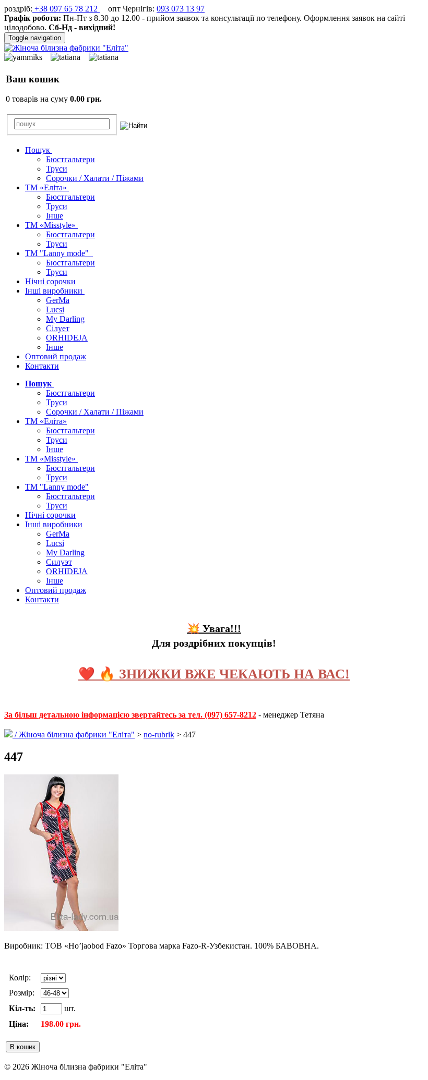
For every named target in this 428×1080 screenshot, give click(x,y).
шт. (69, 1008)
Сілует (57, 328)
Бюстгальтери (70, 159)
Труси (56, 168)
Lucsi (55, 309)
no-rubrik (159, 734)
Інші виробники (55, 290)
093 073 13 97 (181, 8)
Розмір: (21, 992)
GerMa (57, 300)
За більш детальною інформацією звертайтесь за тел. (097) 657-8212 (130, 714)
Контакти (42, 365)
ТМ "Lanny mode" (59, 253)
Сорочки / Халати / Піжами (95, 178)
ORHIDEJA (67, 337)
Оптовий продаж (55, 356)
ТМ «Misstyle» (51, 225)
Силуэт (59, 561)
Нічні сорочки (50, 281)
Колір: (20, 977)
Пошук (38, 149)
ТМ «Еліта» (47, 187)
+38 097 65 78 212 (66, 8)
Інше (54, 215)
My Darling (65, 318)
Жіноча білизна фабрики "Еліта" (77, 734)
